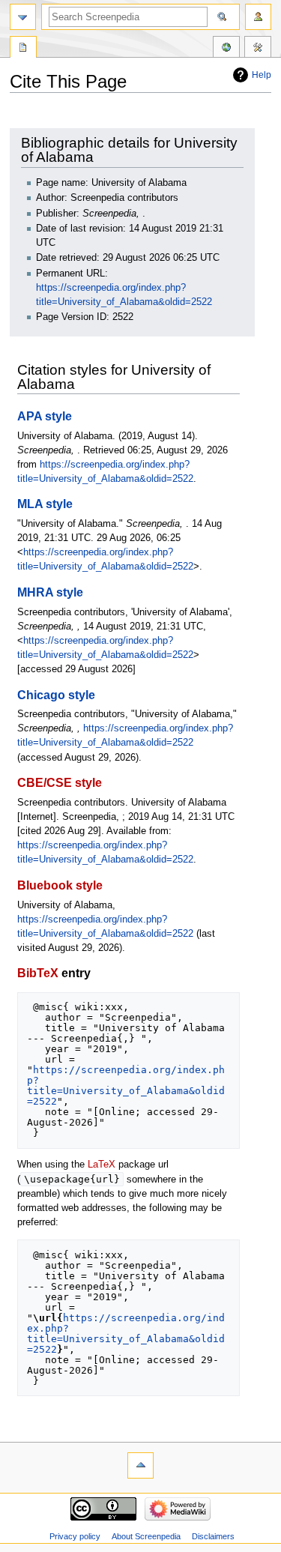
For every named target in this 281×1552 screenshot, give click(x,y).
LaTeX (101, 1164)
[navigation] (23, 17)
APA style (44, 416)
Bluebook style (60, 885)
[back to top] (140, 1465)
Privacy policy (74, 1536)
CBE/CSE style (59, 782)
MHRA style (50, 592)
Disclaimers (213, 1536)
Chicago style (56, 694)
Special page (23, 49)
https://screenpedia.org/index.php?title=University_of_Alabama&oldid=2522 (126, 1085)
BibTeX (37, 972)
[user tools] (258, 17)
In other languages (226, 49)
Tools (258, 49)
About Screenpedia (146, 1536)
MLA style (45, 503)
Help (261, 75)
